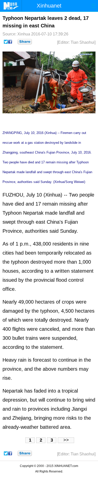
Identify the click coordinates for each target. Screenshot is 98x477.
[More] (25, 41)
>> (66, 440)
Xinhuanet (49, 6)
